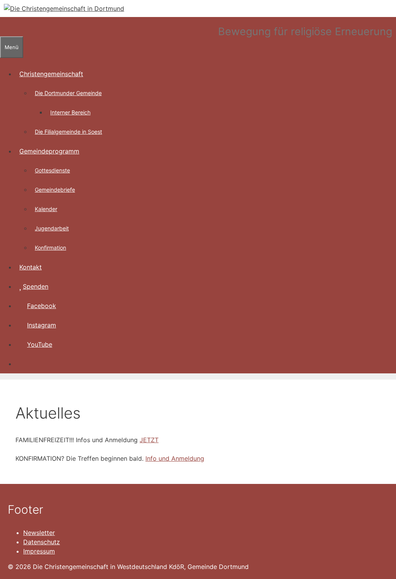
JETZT (149, 440)
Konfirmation (50, 247)
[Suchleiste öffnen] (4, 27)
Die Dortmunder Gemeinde (68, 93)
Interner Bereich (70, 112)
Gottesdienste (52, 170)
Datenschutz (41, 542)
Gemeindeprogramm (49, 151)
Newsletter (39, 532)
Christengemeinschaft (51, 74)
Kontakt (30, 267)
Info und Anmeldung (174, 458)
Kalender (46, 209)
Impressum (39, 551)
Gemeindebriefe (55, 189)
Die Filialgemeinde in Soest (68, 131)
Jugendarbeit (52, 228)
